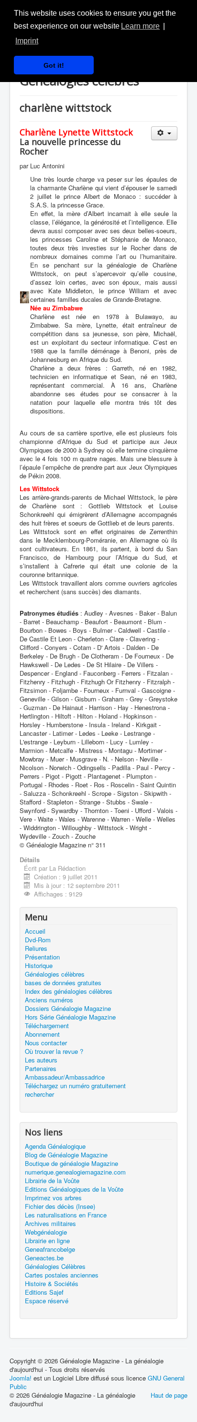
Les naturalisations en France (66, 1215)
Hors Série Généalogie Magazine (70, 1017)
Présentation (42, 957)
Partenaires (40, 1068)
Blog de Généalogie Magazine (66, 1155)
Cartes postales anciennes (61, 1275)
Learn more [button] (140, 26)
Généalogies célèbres (55, 974)
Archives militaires (50, 1223)
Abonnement (42, 1034)
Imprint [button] (26, 41)
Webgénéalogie (46, 1232)
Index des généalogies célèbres (68, 991)
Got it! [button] (54, 65)
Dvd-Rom (38, 940)
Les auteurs (41, 1060)
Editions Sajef (44, 1292)
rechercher (39, 1094)
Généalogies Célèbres (55, 1266)
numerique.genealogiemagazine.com (75, 1172)
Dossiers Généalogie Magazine (68, 1008)
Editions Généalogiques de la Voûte (74, 1189)
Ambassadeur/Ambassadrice (65, 1077)
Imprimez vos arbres (53, 1198)
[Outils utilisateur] (164, 133)
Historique (39, 965)
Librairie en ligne (47, 1241)
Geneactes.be (44, 1258)
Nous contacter (46, 1043)
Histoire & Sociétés (51, 1283)
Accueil (35, 931)
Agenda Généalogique (55, 1146)
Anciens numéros (49, 1000)
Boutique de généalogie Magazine (71, 1163)
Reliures (36, 948)
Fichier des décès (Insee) (60, 1206)
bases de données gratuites (63, 983)
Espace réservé (46, 1301)
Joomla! (21, 1377)
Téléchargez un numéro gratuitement (75, 1086)
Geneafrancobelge (50, 1249)
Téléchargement (47, 1025)
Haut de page (169, 1395)
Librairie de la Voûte (52, 1180)
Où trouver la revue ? (54, 1051)
